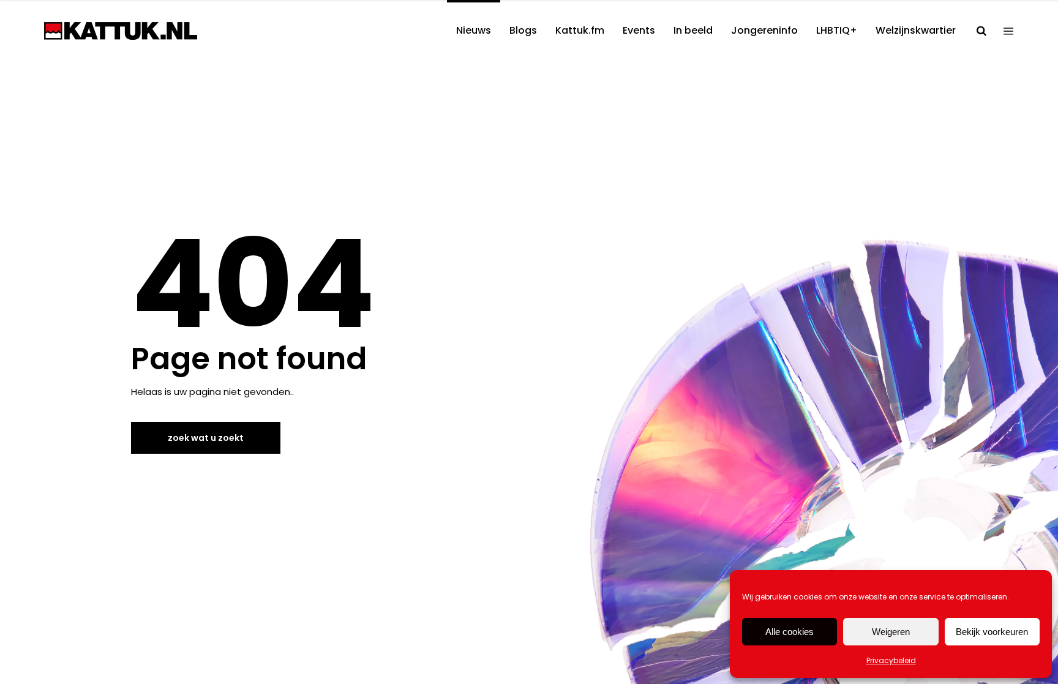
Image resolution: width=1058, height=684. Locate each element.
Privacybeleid (891, 660)
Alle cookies (789, 631)
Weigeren (891, 631)
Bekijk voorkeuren (992, 631)
